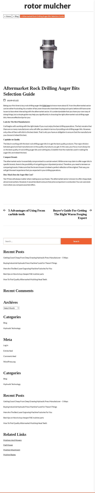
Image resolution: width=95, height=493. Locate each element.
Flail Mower (8, 445)
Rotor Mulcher (47, 5)
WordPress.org (9, 361)
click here (46, 105)
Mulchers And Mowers (12, 440)
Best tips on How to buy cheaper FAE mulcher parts (23, 274)
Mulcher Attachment (11, 450)
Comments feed (9, 356)
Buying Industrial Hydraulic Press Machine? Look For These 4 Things (30, 263)
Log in (5, 345)
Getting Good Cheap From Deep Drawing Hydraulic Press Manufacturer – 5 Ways (35, 257)
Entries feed (8, 351)
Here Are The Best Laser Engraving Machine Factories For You (27, 268)
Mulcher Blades (9, 454)
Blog (5, 323)
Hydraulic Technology (11, 328)
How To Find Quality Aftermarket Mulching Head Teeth (25, 279)
